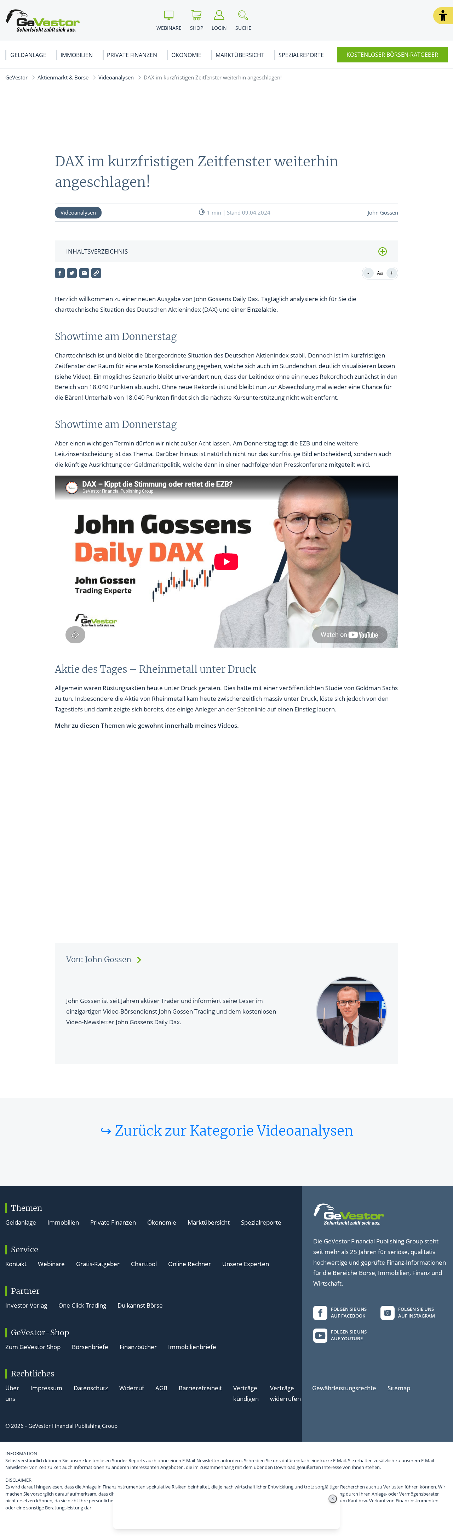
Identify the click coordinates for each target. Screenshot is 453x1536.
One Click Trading (82, 1305)
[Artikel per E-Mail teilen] (84, 273)
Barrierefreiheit (200, 1388)
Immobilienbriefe (192, 1347)
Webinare (51, 1264)
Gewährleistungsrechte (344, 1388)
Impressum (46, 1388)
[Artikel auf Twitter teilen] (72, 273)
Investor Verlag (26, 1305)
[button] (443, 15)
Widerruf (131, 1388)
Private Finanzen (132, 55)
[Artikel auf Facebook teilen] (60, 273)
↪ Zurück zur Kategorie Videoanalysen (226, 1130)
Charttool (144, 1264)
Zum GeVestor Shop (33, 1347)
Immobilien (77, 55)
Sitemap (399, 1388)
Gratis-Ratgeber (98, 1264)
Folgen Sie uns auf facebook (349, 1312)
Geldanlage (28, 55)
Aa (380, 273)
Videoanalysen (116, 77)
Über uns (12, 1393)
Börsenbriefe (90, 1347)
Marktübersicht (240, 55)
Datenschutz (91, 1388)
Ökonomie (186, 55)
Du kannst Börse (140, 1305)
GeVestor (16, 77)
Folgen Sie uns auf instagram (416, 1312)
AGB (161, 1388)
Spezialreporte (301, 55)
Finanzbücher (138, 1347)
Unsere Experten (245, 1264)
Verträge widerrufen (285, 1393)
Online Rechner (189, 1264)
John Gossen (383, 212)
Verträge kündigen (246, 1393)
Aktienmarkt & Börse (63, 77)
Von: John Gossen (98, 959)
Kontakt (16, 1264)
